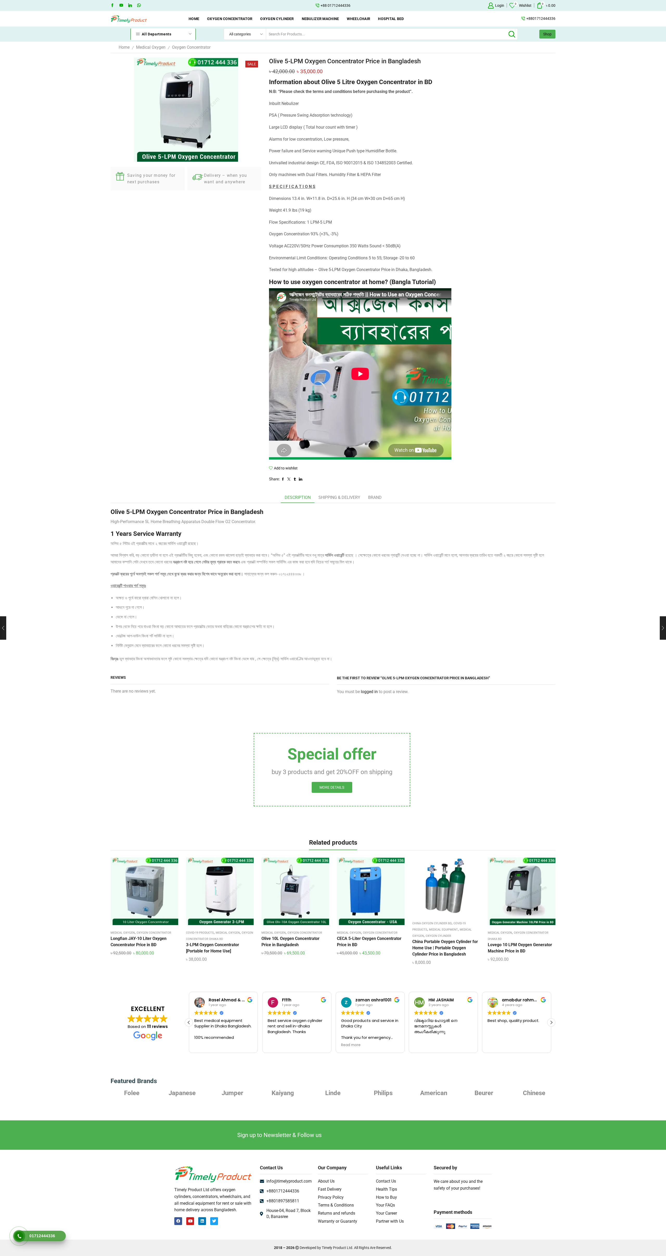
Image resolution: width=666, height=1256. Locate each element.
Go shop (371, 5)
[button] (551, 1022)
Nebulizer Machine (320, 19)
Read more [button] (277, 1045)
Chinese (484, 1093)
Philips (333, 1093)
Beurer (433, 1093)
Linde (282, 1093)
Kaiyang (232, 1093)
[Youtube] (121, 5)
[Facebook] (112, 5)
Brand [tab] (375, 497)
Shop (547, 34)
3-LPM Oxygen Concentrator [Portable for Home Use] (212, 947)
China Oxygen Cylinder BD (432, 923)
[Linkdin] (130, 5)
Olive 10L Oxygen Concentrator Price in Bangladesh (290, 941)
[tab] (298, 497)
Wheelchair (358, 19)
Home (194, 19)
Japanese (131, 1093)
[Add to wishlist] (140, 893)
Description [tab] (298, 497)
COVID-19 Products (200, 932)
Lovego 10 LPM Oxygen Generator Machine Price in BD (520, 947)
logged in (369, 691)
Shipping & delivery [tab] (339, 497)
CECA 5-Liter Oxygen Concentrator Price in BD (369, 941)
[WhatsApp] (139, 5)
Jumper (182, 1093)
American (383, 1093)
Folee (534, 1093)
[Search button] (512, 34)
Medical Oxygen (150, 47)
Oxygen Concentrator (229, 19)
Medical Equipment (443, 929)
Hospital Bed (391, 19)
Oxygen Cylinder (277, 19)
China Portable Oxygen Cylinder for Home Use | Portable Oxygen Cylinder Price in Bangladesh (445, 948)
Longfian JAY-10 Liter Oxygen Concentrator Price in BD (138, 941)
